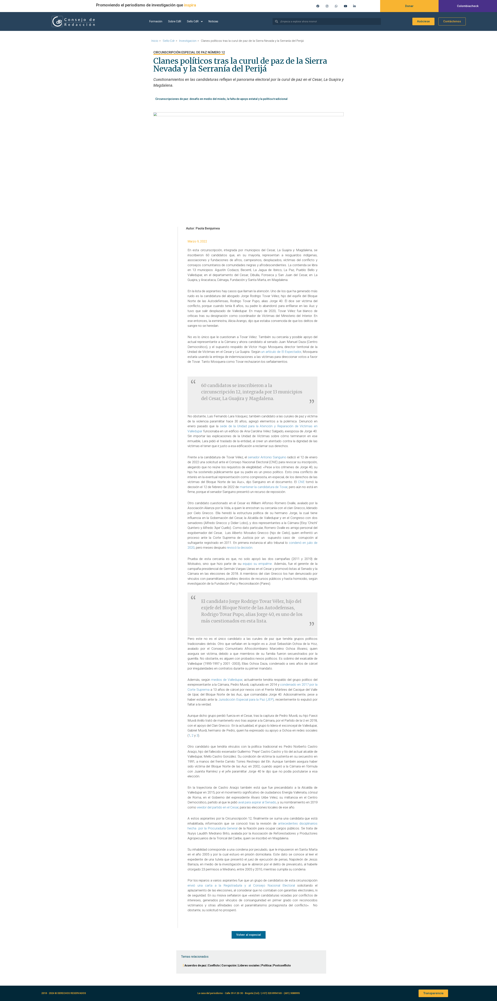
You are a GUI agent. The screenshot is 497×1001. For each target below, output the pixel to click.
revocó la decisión (239, 547)
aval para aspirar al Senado (257, 802)
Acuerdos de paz (195, 965)
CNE (302, 482)
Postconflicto (282, 965)
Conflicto (214, 965)
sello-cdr (169, 41)
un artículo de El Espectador (280, 352)
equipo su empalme (257, 564)
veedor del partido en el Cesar (217, 807)
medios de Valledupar (226, 680)
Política (266, 965)
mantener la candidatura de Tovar (263, 487)
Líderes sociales (249, 965)
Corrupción (229, 965)
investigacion (187, 41)
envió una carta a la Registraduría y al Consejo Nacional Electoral (242, 885)
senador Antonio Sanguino (267, 457)
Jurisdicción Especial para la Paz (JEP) (246, 699)
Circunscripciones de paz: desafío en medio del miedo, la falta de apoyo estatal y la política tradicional (221, 98)
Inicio (154, 41)
